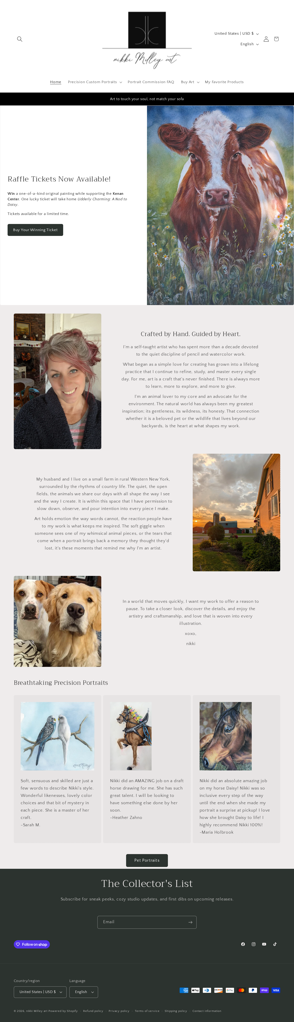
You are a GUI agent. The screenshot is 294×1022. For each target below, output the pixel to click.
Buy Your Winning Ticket (35, 230)
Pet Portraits (147, 860)
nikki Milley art (37, 1011)
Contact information (206, 1011)
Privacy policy (119, 1011)
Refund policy (93, 1011)
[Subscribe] (190, 922)
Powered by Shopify (63, 1011)
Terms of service (147, 1011)
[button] (20, 39)
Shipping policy (176, 1011)
